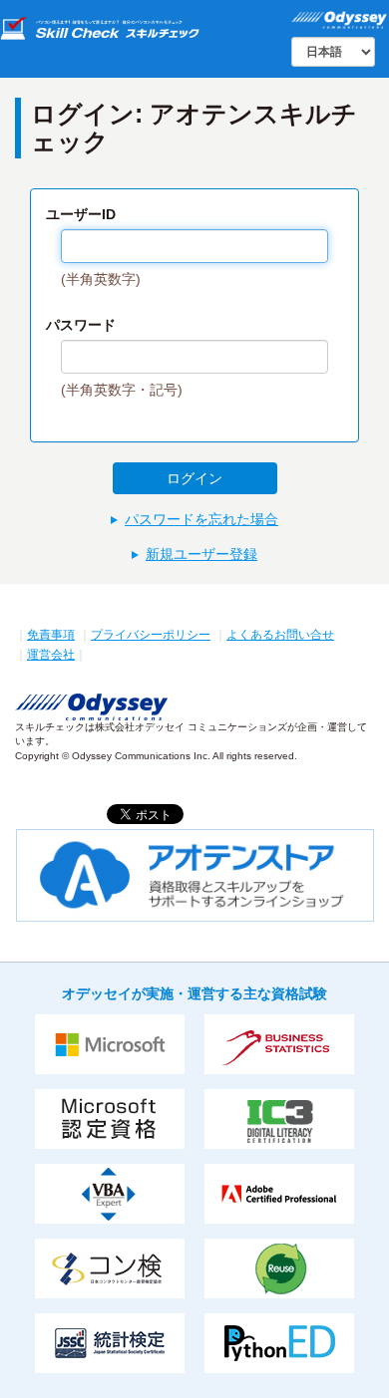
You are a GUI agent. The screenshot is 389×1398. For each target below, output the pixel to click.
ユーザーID (81, 214)
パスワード (81, 325)
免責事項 (51, 635)
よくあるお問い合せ (280, 635)
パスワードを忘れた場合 (201, 519)
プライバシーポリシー (150, 635)
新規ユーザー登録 (201, 554)
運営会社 (51, 655)
